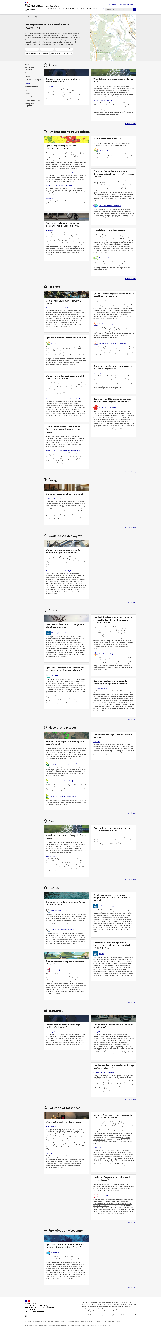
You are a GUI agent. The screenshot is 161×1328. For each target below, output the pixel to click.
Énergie (27, 76)
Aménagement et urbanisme (31, 68)
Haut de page (131, 123)
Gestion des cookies (86, 1321)
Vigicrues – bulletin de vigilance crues (63, 929)
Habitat (27, 73)
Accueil (27, 17)
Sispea (95, 835)
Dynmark (54, 343)
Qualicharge (50, 86)
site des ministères (117, 1166)
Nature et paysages (31, 86)
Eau (26, 90)
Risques (27, 93)
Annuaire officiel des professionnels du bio (63, 796)
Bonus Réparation (53, 557)
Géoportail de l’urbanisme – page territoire (59, 185)
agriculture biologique (54, 749)
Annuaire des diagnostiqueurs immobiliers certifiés (62, 399)
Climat (28, 83)
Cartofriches (103, 150)
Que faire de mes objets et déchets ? (57, 571)
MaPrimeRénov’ (73, 438)
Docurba (48, 198)
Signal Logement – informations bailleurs (112, 343)
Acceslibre (49, 230)
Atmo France (50, 1126)
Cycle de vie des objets (33, 80)
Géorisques (54, 970)
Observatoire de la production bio (60, 781)
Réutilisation (98, 1321)
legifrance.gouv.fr (116, 1315)
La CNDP (54, 1253)
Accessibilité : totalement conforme (43, 1321)
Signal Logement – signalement (109, 324)
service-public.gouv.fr (100, 1315)
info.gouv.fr (85, 1315)
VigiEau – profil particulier (101, 100)
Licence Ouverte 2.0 (103, 1325)
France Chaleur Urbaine (53, 498)
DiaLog (95, 1032)
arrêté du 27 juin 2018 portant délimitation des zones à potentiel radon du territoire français (112, 1204)
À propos (113, 5)
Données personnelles (73, 1321)
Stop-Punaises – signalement (108, 407)
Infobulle (102, 9)
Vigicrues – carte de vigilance (60, 910)
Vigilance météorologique (107, 906)
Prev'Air (48, 1153)
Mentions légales (59, 1321)
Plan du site (28, 1321)
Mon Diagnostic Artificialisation (109, 206)
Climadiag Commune (58, 633)
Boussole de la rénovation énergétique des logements (63, 450)
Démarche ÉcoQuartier (106, 258)
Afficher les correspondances (134, 9)
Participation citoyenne (29, 105)
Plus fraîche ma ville (105, 654)
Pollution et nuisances (32, 100)
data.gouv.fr (130, 1315)
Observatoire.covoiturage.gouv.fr (103, 1072)
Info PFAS (96, 1148)
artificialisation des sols (108, 183)
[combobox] (119, 9)
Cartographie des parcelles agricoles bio (62, 764)
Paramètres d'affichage (113, 1321)
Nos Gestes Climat (99, 688)
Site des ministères (127, 5)
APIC (100, 954)
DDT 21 (95, 742)
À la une (27, 64)
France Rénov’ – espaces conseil (56, 308)
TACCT (53, 676)
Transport (28, 97)
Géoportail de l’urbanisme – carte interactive (60, 173)
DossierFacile (97, 373)
